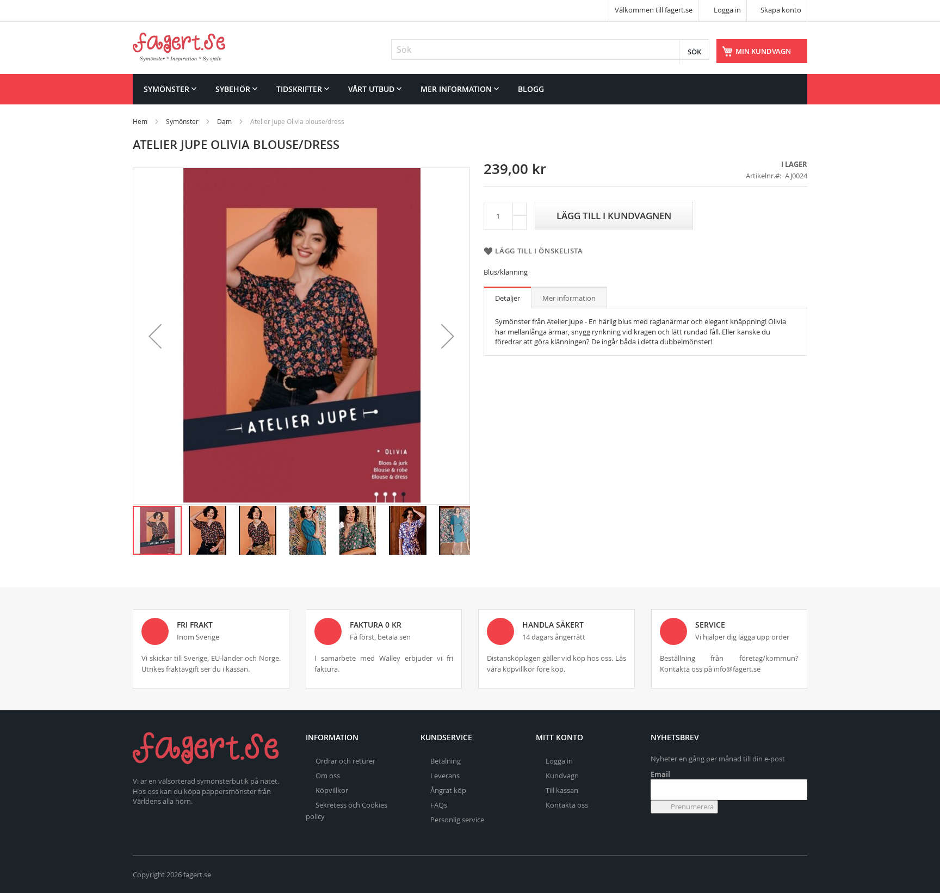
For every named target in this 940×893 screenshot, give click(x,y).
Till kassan (562, 790)
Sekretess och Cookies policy (346, 810)
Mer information (569, 298)
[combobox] (550, 49)
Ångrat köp (448, 790)
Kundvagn (562, 775)
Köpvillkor (332, 790)
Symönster (182, 121)
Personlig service (457, 819)
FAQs (438, 805)
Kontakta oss (567, 805)
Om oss (328, 775)
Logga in (726, 10)
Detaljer (507, 298)
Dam (224, 121)
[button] (155, 336)
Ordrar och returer (345, 761)
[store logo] (179, 47)
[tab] (507, 297)
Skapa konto (780, 10)
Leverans (445, 775)
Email (660, 774)
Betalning (445, 761)
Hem (140, 121)
